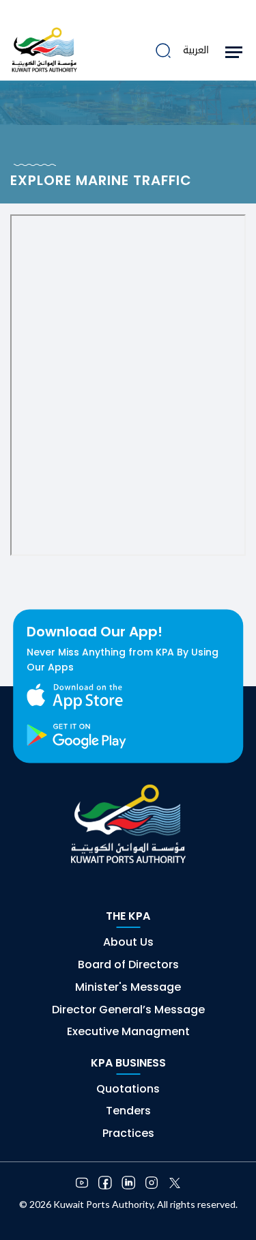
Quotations (128, 1089)
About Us (128, 942)
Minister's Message (128, 987)
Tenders (128, 1110)
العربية (196, 50)
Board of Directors (128, 964)
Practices (128, 1133)
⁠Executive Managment (128, 1031)
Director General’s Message (128, 1009)
